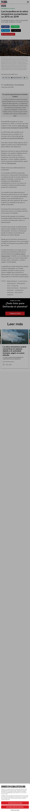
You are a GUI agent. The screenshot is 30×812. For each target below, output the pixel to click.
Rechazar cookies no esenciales (15, 807)
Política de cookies (15, 809)
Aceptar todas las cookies (15, 803)
